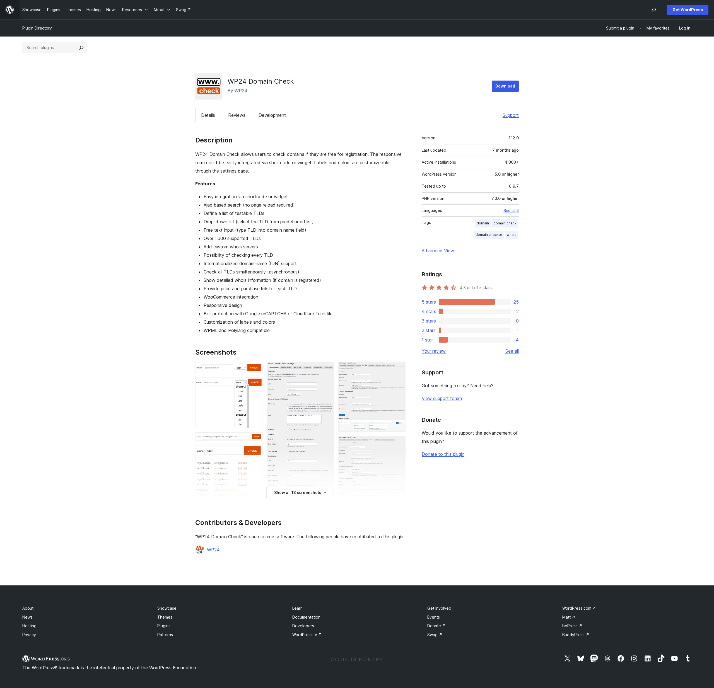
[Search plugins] (81, 47)
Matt (568, 617)
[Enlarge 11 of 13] (398, 444)
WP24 (241, 90)
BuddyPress (575, 634)
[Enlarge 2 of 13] (255, 385)
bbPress (572, 625)
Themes (164, 617)
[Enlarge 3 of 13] (255, 440)
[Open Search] (654, 10)
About (27, 608)
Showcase (167, 608)
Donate (436, 625)
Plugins (163, 625)
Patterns (165, 634)
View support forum (442, 398)
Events (433, 617)
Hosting (29, 625)
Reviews (236, 115)
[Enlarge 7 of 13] (326, 369)
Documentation (306, 617)
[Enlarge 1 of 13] (255, 369)
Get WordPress (687, 9)
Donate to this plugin (443, 454)
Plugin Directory (37, 28)
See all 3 (511, 210)
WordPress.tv (307, 634)
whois (512, 234)
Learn (297, 608)
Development (272, 115)
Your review (434, 351)
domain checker (489, 234)
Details (208, 115)
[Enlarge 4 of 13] (255, 453)
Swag (434, 634)
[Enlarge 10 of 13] (398, 369)
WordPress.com (579, 608)
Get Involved (439, 608)
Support (511, 115)
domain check (505, 223)
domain (483, 223)
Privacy (29, 634)
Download (505, 86)
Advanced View (438, 250)
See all (512, 351)
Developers (303, 625)
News (27, 617)
